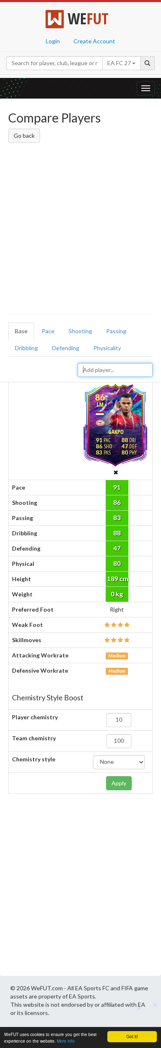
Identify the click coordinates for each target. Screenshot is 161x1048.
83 (117, 517)
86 (117, 502)
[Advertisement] (80, 229)
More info (66, 1041)
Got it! (132, 1036)
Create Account (94, 41)
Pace (48, 330)
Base (21, 330)
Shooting (80, 330)
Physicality (107, 347)
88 (117, 533)
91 (117, 487)
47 (117, 548)
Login (53, 41)
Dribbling (26, 347)
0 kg (117, 594)
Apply (118, 783)
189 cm (117, 578)
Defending (65, 347)
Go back (24, 135)
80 (117, 563)
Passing (116, 330)
